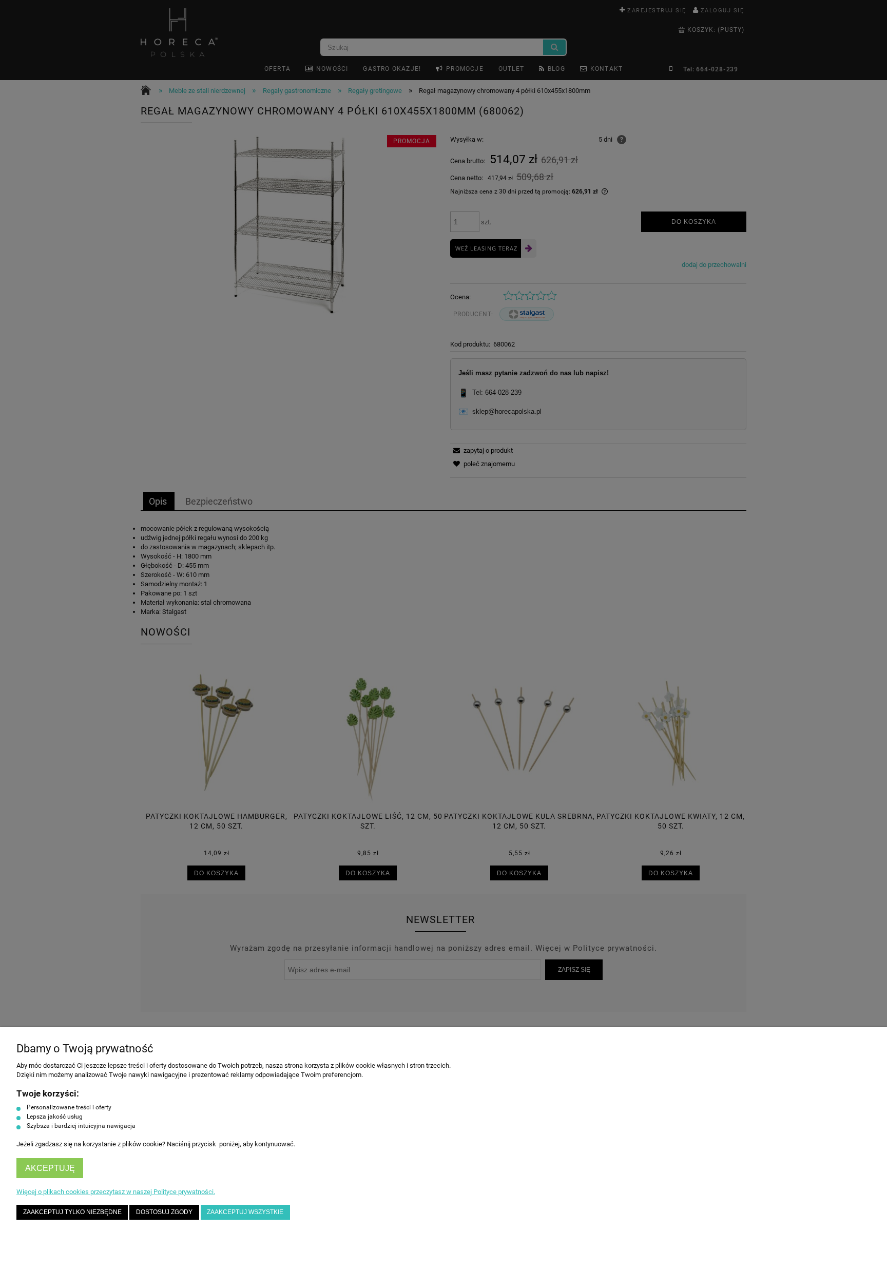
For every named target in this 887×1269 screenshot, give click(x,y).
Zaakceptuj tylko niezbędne (72, 1211)
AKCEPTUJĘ (50, 1168)
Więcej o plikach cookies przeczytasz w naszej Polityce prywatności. (115, 1192)
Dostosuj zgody (164, 1211)
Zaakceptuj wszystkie (245, 1211)
